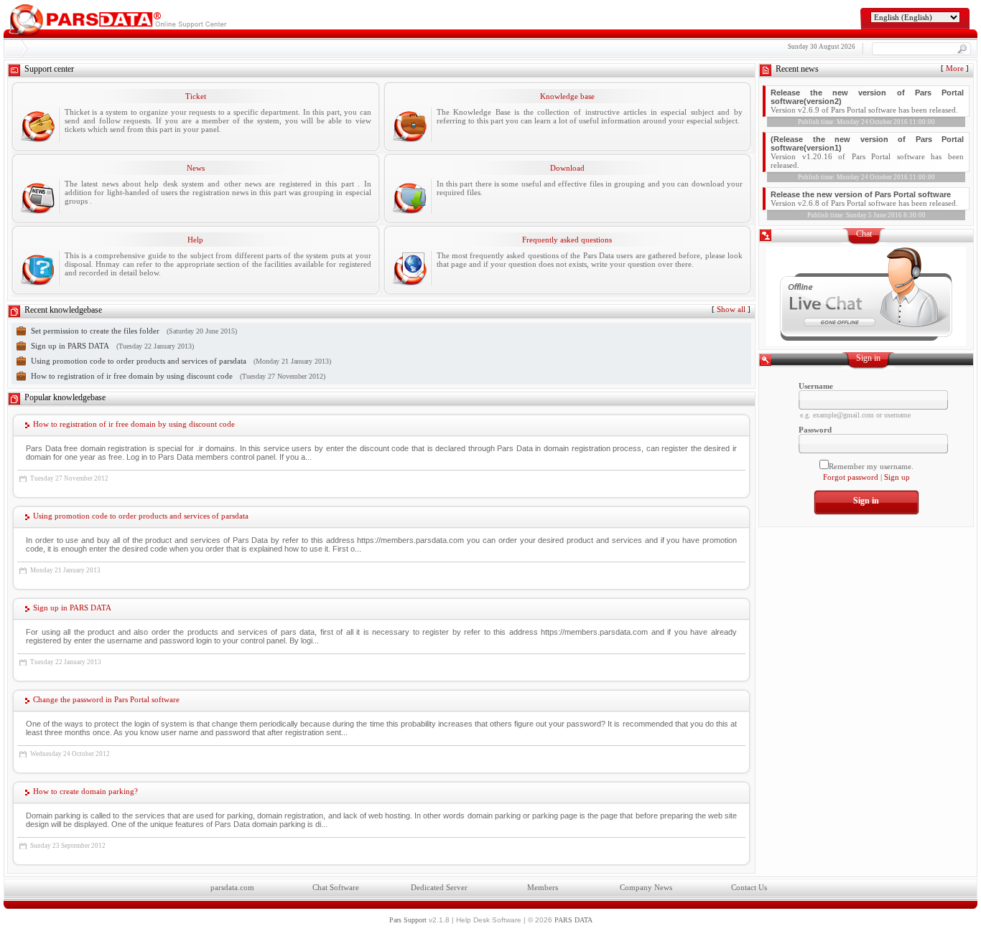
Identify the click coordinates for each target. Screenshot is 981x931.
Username (816, 386)
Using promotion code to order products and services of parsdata (138, 360)
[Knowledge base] (409, 125)
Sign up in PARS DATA (70, 345)
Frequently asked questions (567, 239)
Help (195, 239)
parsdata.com (232, 887)
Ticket (195, 96)
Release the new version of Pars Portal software (861, 194)
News (196, 168)
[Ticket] (37, 125)
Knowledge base (567, 96)
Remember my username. (871, 466)
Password (815, 429)
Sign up (897, 477)
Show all (731, 309)
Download (567, 168)
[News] (37, 196)
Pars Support (408, 920)
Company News (646, 887)
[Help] (37, 268)
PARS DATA (573, 920)
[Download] (409, 196)
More (955, 68)
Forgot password (850, 477)
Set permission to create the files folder (95, 330)
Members (542, 887)
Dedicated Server (439, 887)
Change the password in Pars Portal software (106, 699)
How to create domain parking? (85, 791)
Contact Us (749, 887)
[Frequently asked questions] (409, 268)
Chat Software (335, 887)
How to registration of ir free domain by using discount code (132, 376)
